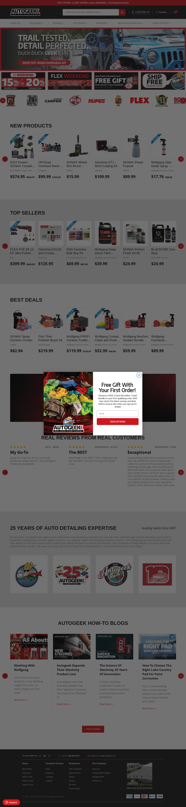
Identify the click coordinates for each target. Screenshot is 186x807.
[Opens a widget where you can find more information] (11, 802)
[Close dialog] (139, 375)
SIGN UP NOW (117, 421)
